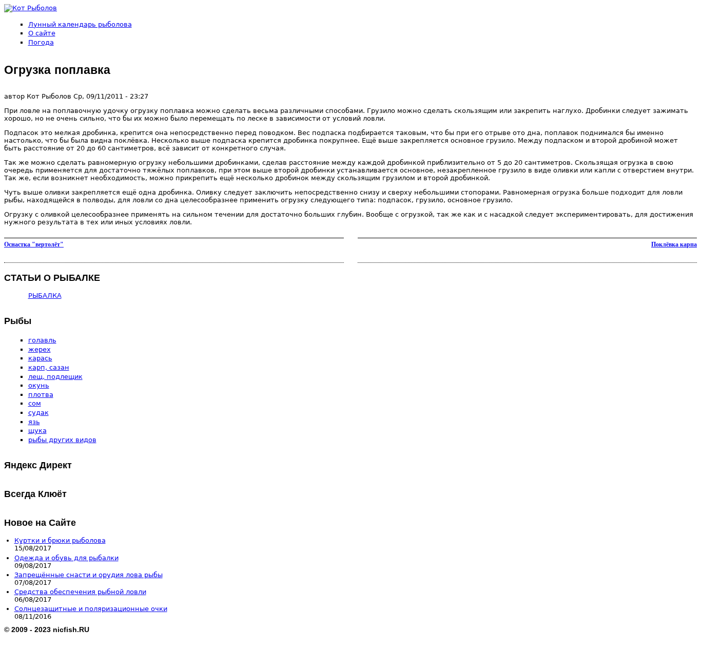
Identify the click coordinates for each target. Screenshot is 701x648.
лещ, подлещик (55, 376)
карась (40, 358)
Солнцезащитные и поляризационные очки (90, 609)
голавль (42, 340)
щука (37, 430)
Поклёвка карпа (674, 244)
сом (34, 403)
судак (38, 412)
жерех (39, 349)
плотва (40, 394)
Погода (41, 42)
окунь (38, 385)
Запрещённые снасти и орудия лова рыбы (88, 575)
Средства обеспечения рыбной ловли (80, 592)
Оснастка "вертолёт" (34, 244)
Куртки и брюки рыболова (60, 540)
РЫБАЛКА (45, 295)
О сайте (41, 33)
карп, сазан (48, 367)
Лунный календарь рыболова (80, 24)
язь (34, 422)
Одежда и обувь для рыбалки (66, 558)
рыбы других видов (62, 440)
